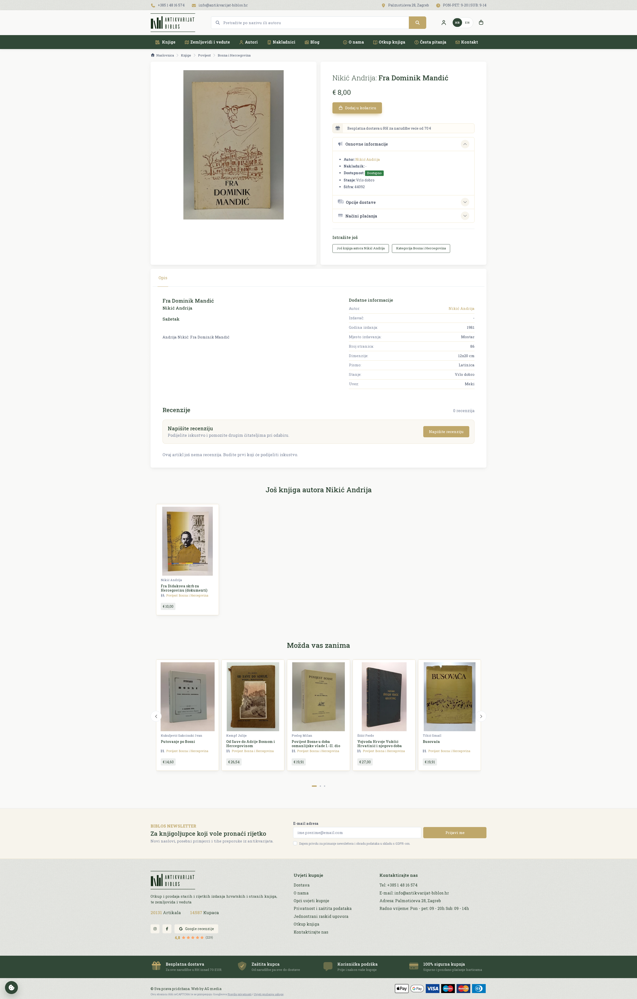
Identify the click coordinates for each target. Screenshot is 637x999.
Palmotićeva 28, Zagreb (408, 5)
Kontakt (469, 42)
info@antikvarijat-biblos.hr (223, 5)
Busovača (431, 741)
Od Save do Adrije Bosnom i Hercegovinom (250, 743)
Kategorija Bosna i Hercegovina (421, 248)
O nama (356, 42)
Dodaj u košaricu (360, 107)
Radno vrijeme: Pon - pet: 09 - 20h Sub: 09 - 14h (424, 908)
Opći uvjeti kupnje (311, 900)
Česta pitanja (433, 42)
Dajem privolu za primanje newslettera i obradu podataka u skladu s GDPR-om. (354, 843)
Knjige (168, 42)
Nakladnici (284, 42)
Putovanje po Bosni (178, 741)
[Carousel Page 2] (320, 786)
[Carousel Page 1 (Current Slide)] (314, 786)
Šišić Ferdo (365, 735)
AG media (212, 988)
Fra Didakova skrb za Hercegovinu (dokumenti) (184, 588)
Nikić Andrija (367, 159)
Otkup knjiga (392, 42)
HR (457, 22)
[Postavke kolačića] (11, 987)
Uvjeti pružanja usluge (268, 994)
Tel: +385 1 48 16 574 (398, 885)
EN (467, 22)
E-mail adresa (305, 823)
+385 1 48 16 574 (171, 5)
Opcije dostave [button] (361, 202)
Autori (251, 42)
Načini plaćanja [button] (361, 216)
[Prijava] (443, 22)
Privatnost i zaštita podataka (323, 908)
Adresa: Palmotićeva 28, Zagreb (410, 900)
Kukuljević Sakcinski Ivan (181, 735)
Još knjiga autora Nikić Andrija (361, 248)
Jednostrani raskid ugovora (321, 916)
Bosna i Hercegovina (234, 55)
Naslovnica (165, 55)
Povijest (204, 55)
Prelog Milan (302, 735)
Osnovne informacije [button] (366, 144)
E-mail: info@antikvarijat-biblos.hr (414, 892)
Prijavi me (455, 832)
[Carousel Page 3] (324, 786)
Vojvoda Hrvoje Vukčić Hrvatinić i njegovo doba (379, 743)
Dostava (302, 885)
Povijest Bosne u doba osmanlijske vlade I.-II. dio (316, 743)
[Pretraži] (417, 22)
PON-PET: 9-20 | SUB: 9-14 (464, 5)
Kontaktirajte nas (311, 932)
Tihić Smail (432, 735)
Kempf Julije (236, 735)
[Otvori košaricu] (481, 22)
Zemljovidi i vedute (210, 42)
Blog (314, 42)
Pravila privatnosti (240, 994)
